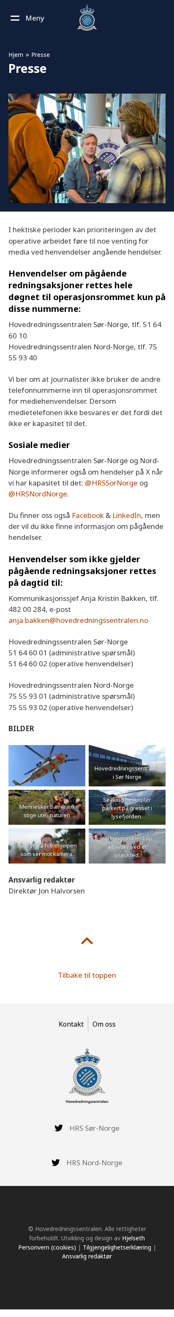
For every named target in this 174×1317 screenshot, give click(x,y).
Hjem (15, 55)
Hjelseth (133, 1238)
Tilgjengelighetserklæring (117, 1247)
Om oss (104, 1024)
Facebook (88, 515)
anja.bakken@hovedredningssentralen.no (78, 620)
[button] (26, 18)
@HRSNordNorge (37, 494)
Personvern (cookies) (47, 1247)
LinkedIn (126, 515)
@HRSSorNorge (111, 483)
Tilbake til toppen (87, 975)
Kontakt (71, 1024)
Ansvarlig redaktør (87, 1256)
